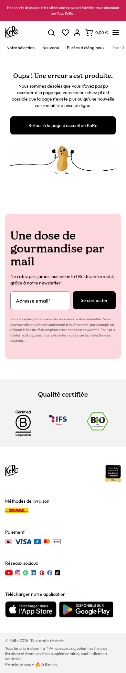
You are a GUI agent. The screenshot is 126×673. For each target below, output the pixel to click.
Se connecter (94, 300)
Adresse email (33, 300)
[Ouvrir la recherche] (51, 32)
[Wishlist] (65, 32)
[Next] (123, 47)
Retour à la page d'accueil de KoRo (63, 125)
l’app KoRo (65, 13)
